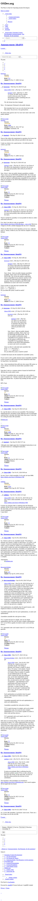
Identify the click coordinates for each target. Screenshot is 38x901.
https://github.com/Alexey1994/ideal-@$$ (12, 477)
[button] (4, 62)
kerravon (3, 73)
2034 (9, 486)
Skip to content (5, 11)
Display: (4, 827)
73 (9, 192)
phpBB (10, 885)
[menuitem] (14, 17)
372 (9, 78)
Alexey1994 (7, 90)
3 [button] (4, 67)
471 (9, 572)
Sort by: (16, 827)
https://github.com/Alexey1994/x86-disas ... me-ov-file (16, 224)
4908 (9, 125)
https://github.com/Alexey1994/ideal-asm (12, 782)
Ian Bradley (11, 882)
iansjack (10, 93)
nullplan (3, 481)
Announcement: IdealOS (12, 45)
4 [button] (4, 69)
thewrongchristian (6, 567)
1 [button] (4, 64)
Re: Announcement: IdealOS (11, 83)
